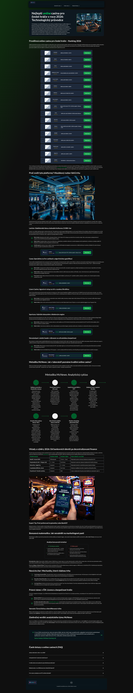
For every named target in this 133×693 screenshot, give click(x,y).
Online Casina (66, 5)
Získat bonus (87, 59)
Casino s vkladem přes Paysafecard (78, 471)
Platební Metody (75, 5)
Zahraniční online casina (54, 601)
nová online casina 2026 (61, 167)
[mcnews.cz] (32, 2)
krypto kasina (46, 454)
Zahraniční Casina (57, 5)
